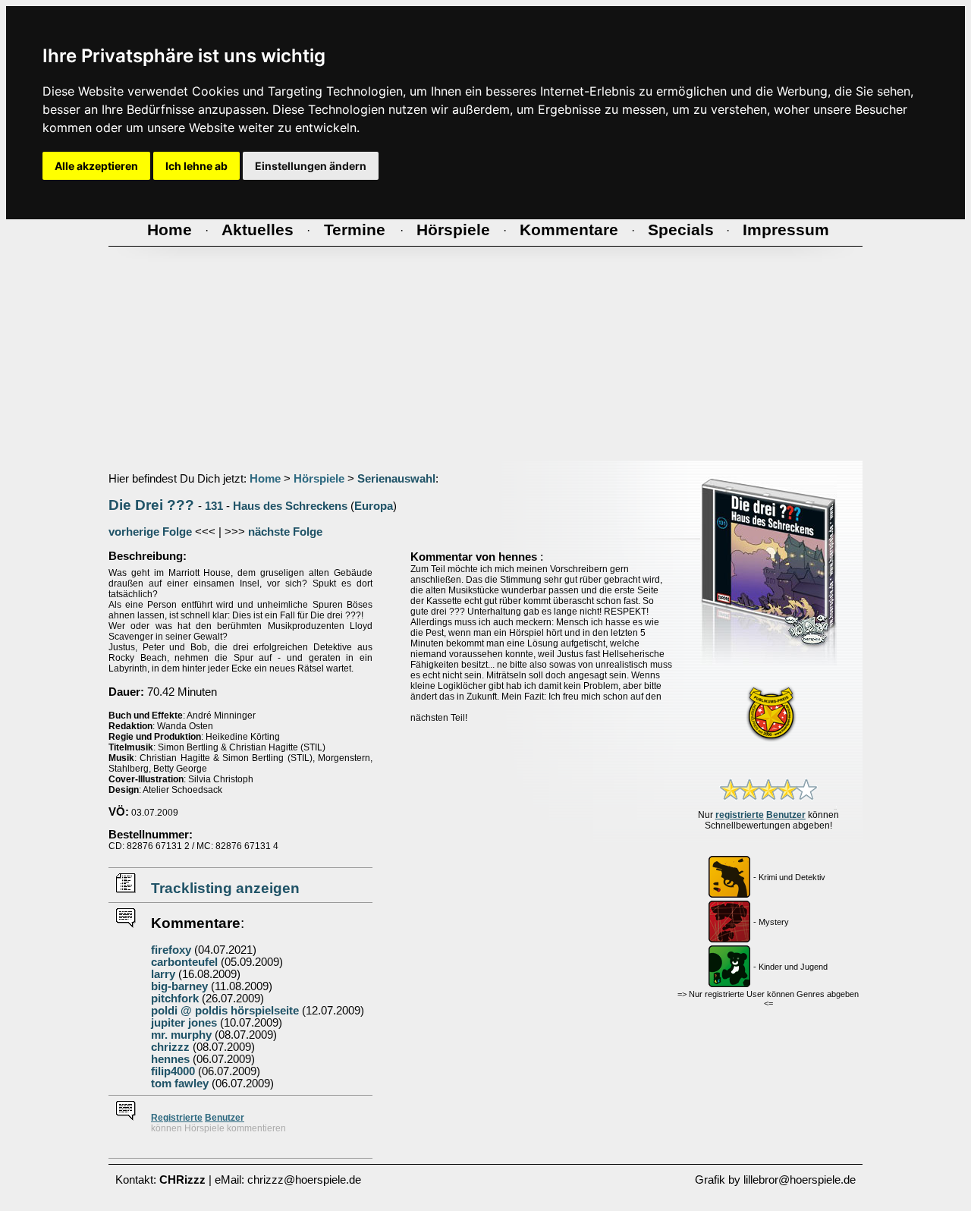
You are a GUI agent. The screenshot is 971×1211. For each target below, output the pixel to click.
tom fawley (180, 1083)
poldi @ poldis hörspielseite (225, 1011)
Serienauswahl (396, 479)
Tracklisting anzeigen (225, 888)
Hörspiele (319, 479)
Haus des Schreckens (290, 506)
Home (265, 479)
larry (163, 974)
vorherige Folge (150, 532)
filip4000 (173, 1071)
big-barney (179, 986)
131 (214, 506)
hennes (170, 1059)
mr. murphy (181, 1035)
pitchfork (175, 998)
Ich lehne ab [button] (196, 165)
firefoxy (171, 950)
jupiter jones (184, 1023)
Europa (373, 506)
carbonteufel (184, 962)
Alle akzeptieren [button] (96, 165)
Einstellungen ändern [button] (310, 165)
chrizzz (170, 1047)
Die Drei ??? (151, 505)
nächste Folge (285, 532)
